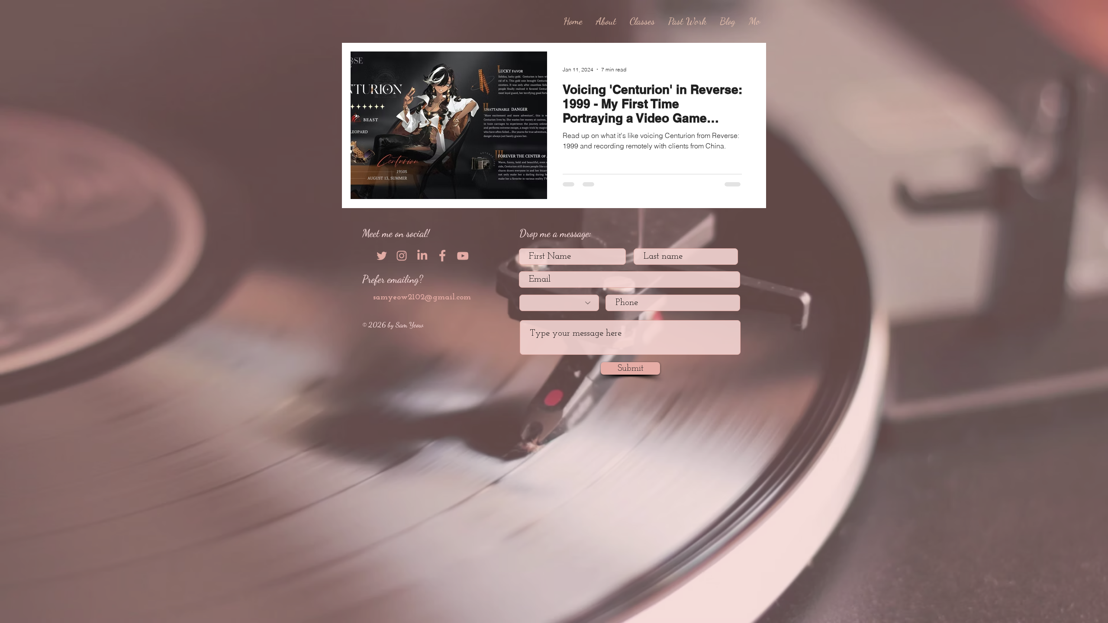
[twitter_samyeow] (381, 255)
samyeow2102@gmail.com (422, 297)
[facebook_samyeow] (442, 255)
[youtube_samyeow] (462, 255)
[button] (687, 21)
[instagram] (401, 255)
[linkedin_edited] (422, 255)
